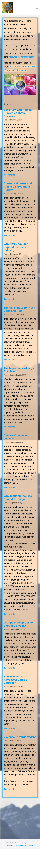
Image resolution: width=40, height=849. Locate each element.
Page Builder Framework (24, 845)
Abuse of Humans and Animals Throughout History (18, 186)
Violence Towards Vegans (20, 736)
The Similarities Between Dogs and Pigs (19, 309)
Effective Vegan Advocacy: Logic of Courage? (16, 679)
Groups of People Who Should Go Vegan (18, 624)
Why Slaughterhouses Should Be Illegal (18, 497)
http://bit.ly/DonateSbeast (21, 56)
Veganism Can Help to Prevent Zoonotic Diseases (18, 113)
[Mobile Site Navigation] (37, 8)
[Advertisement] (20, 817)
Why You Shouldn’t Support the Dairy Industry (16, 247)
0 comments (9, 175)
